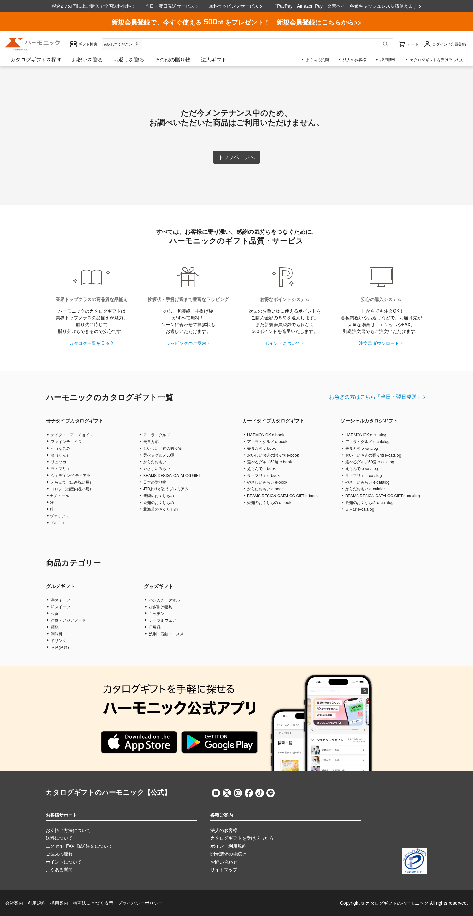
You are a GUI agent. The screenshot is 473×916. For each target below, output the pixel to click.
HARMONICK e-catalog (365, 434)
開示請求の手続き (228, 853)
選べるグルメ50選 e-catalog (369, 461)
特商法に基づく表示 (93, 903)
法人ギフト (214, 59)
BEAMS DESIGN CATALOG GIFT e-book (282, 495)
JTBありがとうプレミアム (165, 488)
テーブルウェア (162, 620)
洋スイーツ (60, 599)
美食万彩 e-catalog (361, 448)
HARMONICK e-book (265, 434)
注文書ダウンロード (379, 343)
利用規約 (37, 903)
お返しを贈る (128, 59)
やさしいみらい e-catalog (367, 482)
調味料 (56, 633)
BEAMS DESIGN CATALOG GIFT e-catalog (382, 495)
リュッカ (58, 461)
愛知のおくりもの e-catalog (369, 502)
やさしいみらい (156, 468)
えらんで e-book (261, 468)
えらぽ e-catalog (359, 509)
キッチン (156, 613)
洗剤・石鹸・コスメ (166, 633)
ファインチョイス (66, 441)
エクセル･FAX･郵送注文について (79, 846)
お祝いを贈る (87, 59)
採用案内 (59, 903)
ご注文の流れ (59, 853)
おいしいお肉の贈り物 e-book (272, 455)
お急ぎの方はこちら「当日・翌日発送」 (375, 396)
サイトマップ (223, 869)
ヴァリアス (59, 515)
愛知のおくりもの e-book (268, 502)
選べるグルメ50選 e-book (269, 461)
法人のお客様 (223, 830)
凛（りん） (60, 455)
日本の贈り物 (154, 482)
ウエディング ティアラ (70, 475)
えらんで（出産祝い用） (71, 482)
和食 (54, 613)
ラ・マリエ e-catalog (363, 475)
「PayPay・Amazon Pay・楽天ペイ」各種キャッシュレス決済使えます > (347, 6)
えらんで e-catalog (361, 468)
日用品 (154, 626)
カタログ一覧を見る (89, 343)
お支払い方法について (68, 830)
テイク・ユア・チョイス (71, 434)
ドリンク (58, 640)
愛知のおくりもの (158, 502)
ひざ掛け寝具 (160, 606)
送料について (59, 838)
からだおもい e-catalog (365, 488)
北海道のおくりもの (160, 509)
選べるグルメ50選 (158, 455)
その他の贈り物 (172, 59)
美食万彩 (150, 441)
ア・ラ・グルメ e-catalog (367, 441)
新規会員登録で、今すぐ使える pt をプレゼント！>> (237, 21)
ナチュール (59, 495)
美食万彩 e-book (261, 448)
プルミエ (57, 522)
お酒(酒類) (59, 647)
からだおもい (154, 461)
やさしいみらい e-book (266, 482)
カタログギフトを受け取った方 (242, 838)
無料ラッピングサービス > (235, 6)
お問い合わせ (223, 861)
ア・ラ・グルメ (156, 434)
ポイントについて (282, 343)
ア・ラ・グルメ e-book (266, 441)
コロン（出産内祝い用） (71, 488)
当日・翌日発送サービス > (172, 6)
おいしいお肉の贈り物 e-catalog (372, 455)
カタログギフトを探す (36, 59)
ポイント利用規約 (228, 846)
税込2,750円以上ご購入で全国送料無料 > (93, 6)
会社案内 (14, 903)
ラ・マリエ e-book (263, 475)
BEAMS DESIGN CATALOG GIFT (171, 475)
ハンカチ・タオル (164, 599)
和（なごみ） (62, 448)
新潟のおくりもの (158, 495)
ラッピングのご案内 (186, 343)
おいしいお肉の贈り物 (162, 448)
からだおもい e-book (264, 488)
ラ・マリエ (60, 468)
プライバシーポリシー (140, 903)
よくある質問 (59, 869)
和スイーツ (60, 606)
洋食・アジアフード (68, 620)
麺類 (54, 626)
